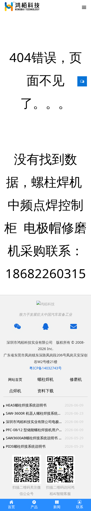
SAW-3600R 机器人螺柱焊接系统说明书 (34, 413)
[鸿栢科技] (21, 6)
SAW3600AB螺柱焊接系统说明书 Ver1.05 (34, 437)
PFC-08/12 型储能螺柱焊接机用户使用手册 (34, 429)
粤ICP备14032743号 (45, 368)
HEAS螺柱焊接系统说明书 (26, 405)
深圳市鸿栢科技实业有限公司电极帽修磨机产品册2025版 (34, 421)
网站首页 (15, 379)
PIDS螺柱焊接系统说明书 (26, 446)
